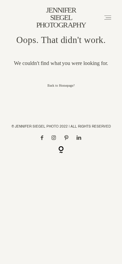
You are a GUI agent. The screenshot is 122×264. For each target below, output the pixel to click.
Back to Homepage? (61, 85)
